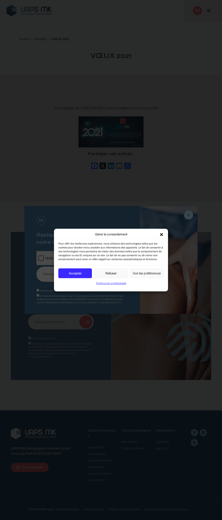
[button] (161, 234)
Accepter (75, 273)
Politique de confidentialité (111, 283)
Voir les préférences (147, 273)
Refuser (111, 273)
